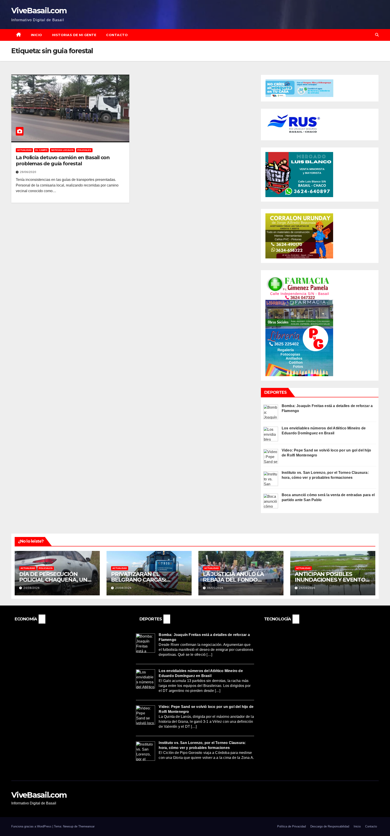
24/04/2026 (307, 588)
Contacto (117, 35)
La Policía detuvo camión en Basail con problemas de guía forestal (63, 160)
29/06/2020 (28, 172)
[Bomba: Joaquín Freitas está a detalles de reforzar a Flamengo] (270, 411)
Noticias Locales (62, 150)
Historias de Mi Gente (74, 35)
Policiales (84, 150)
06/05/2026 (215, 588)
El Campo (41, 150)
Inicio (36, 35)
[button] (377, 35)
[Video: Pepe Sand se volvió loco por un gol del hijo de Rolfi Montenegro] (270, 456)
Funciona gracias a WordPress (31, 826)
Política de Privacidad (291, 826)
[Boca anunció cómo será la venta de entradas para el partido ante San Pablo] (270, 500)
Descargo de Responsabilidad (329, 826)
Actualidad (24, 150)
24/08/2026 (31, 588)
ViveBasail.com (39, 10)
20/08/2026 (123, 588)
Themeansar (86, 826)
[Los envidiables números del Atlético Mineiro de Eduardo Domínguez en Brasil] (270, 434)
